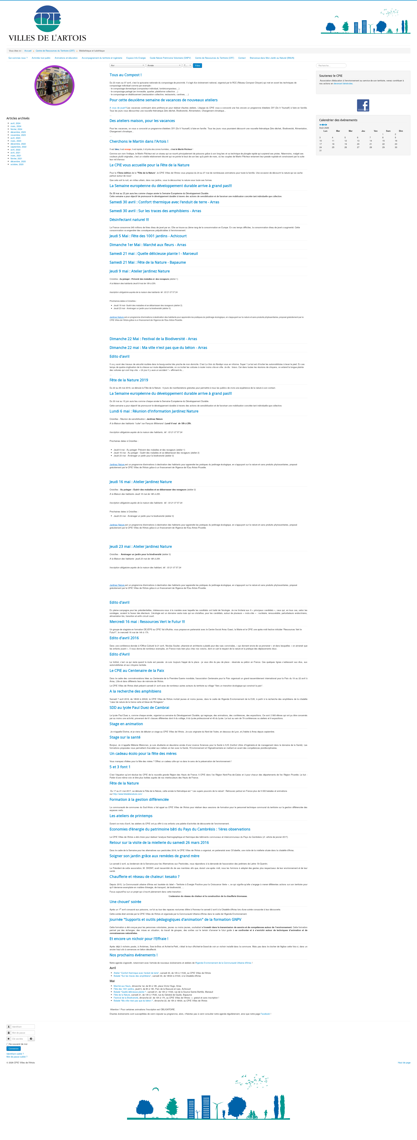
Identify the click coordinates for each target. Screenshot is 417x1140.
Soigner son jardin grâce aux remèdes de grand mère (154, 855)
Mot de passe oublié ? (17, 1056)
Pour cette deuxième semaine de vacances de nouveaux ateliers (164, 99)
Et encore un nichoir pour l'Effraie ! (139, 938)
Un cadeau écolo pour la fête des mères (143, 753)
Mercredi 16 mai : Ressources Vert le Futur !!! (147, 621)
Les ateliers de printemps (131, 815)
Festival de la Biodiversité (126, 997)
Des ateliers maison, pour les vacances (142, 120)
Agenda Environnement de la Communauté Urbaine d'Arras (224, 962)
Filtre (197, 65)
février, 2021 (16, 158)
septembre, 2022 (18, 146)
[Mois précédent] (322, 124)
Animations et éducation (66, 57)
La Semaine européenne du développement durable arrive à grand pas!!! (171, 185)
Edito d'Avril (120, 654)
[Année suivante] (324, 124)
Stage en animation (126, 723)
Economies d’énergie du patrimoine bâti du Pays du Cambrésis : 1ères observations (180, 829)
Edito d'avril (119, 356)
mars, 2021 (16, 155)
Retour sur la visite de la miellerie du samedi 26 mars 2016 (159, 842)
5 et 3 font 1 (120, 766)
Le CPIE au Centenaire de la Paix (137, 670)
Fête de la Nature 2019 (129, 379)
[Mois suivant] (326, 124)
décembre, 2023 (18, 132)
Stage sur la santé (125, 737)
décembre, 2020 (18, 161)
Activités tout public (41, 57)
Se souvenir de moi (18, 1044)
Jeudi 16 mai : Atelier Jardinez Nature (141, 481)
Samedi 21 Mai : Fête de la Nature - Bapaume (148, 262)
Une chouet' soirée (125, 901)
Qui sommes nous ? (18, 57)
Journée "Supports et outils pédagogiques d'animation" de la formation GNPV (175, 919)
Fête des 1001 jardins (124, 988)
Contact (242, 57)
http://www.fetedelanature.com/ (127, 793)
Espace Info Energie (136, 57)
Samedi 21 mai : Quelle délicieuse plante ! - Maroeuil (154, 253)
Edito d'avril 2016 (124, 637)
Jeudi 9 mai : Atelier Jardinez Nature (140, 270)
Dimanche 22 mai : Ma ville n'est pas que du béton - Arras (158, 347)
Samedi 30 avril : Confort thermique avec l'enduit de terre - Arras (164, 201)
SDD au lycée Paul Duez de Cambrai (139, 707)
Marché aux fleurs (122, 985)
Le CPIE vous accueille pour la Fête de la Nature (149, 164)
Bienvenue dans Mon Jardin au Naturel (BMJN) (272, 57)
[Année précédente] (320, 124)
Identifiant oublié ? (15, 1053)
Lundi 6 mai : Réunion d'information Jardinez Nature (154, 411)
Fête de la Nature (124, 783)
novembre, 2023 (18, 134)
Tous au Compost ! (126, 74)
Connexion (14, 1048)
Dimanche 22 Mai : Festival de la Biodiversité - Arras (153, 338)
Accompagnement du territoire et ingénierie (102, 57)
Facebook (265, 1013)
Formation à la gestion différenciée (139, 799)
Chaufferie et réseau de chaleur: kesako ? (145, 876)
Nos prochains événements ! (134, 954)
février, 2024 (16, 129)
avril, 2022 (15, 149)
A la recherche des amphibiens (135, 691)
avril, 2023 (15, 137)
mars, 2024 (16, 126)
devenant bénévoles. (343, 83)
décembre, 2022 (18, 143)
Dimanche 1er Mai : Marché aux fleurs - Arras (148, 244)
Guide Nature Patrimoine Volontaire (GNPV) (170, 57)
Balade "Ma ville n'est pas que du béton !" (133, 1000)
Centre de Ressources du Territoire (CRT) (214, 57)
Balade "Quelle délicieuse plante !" (130, 991)
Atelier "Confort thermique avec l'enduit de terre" (136, 972)
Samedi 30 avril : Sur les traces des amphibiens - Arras (155, 210)
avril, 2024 (15, 123)
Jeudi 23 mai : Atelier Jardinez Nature (141, 546)
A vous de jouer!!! (118, 107)
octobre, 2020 (17, 164)
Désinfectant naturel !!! (129, 219)
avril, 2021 (15, 152)
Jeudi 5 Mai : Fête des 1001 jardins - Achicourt (148, 235)
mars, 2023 (16, 140)
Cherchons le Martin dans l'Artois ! (139, 141)
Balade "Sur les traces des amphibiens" (132, 975)
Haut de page (404, 1062)
